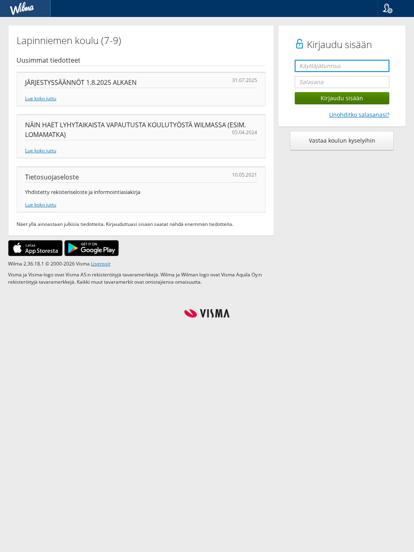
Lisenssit (100, 263)
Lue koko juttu (40, 98)
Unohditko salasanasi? (359, 114)
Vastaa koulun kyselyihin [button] (342, 140)
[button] (393, 8)
